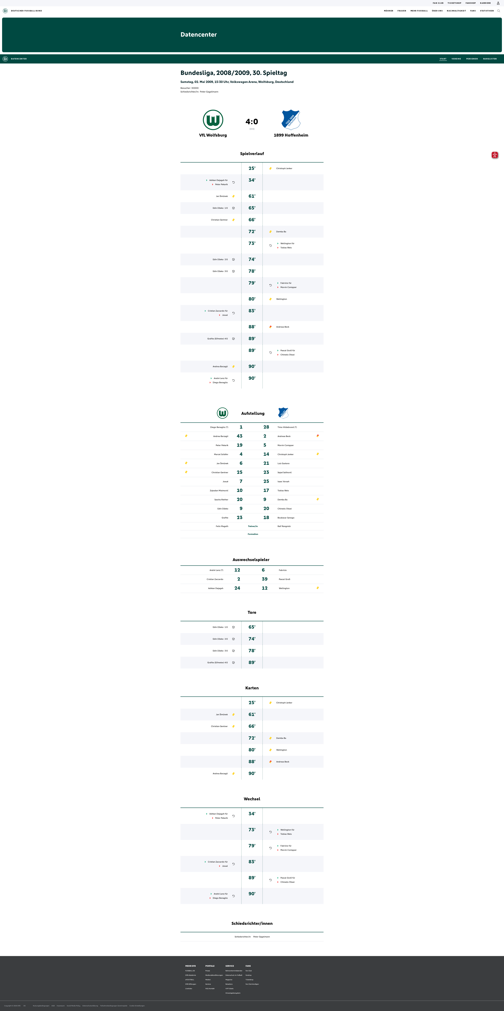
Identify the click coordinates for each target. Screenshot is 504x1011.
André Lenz (219, 378)
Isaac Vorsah (283, 482)
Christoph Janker (284, 168)
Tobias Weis (286, 248)
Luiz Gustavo (284, 463)
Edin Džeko (218, 208)
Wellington (285, 243)
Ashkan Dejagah (216, 180)
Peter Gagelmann (209, 92)
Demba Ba (281, 232)
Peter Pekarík (221, 184)
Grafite (210, 339)
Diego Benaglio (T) (219, 427)
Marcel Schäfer (221, 454)
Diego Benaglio (220, 382)
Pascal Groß (286, 350)
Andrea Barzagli (220, 366)
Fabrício (284, 283)
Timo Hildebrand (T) (287, 427)
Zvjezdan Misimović (219, 491)
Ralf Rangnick (284, 526)
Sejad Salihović (285, 472)
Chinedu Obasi (287, 355)
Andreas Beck (282, 327)
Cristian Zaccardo (216, 311)
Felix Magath (222, 526)
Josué (225, 315)
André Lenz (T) (216, 570)
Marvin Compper (288, 287)
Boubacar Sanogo (286, 518)
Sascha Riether (221, 500)
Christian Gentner (219, 220)
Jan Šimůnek (222, 196)
